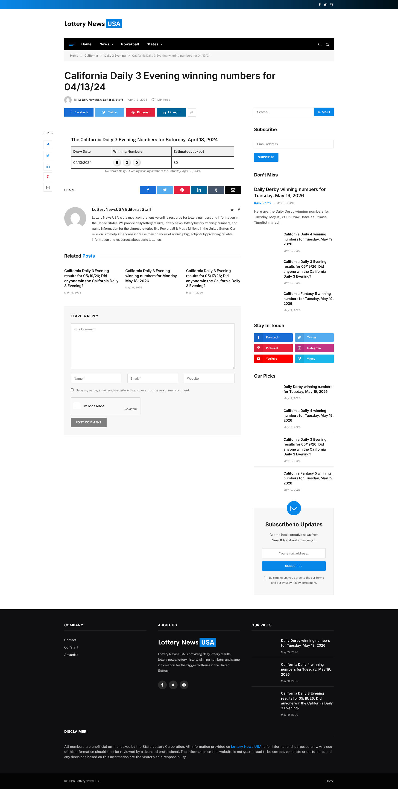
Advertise (71, 655)
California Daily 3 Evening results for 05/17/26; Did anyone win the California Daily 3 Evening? (213, 278)
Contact (70, 640)
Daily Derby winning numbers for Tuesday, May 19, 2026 (290, 192)
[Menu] (71, 44)
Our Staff (71, 647)
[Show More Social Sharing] (192, 112)
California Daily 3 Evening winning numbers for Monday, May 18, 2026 (151, 275)
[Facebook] (48, 145)
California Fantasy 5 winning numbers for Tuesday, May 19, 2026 (309, 298)
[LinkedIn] (48, 166)
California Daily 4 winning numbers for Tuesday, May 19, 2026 (309, 239)
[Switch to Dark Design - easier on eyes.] (320, 44)
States (152, 44)
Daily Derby (262, 203)
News (104, 44)
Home (86, 44)
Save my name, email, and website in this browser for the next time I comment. (133, 390)
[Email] (48, 187)
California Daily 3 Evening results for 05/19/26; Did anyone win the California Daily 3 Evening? (91, 278)
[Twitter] (48, 155)
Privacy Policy (291, 582)
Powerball (130, 44)
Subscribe (266, 157)
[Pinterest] (48, 176)
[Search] (327, 44)
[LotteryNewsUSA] (93, 24)
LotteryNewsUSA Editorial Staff (100, 99)
